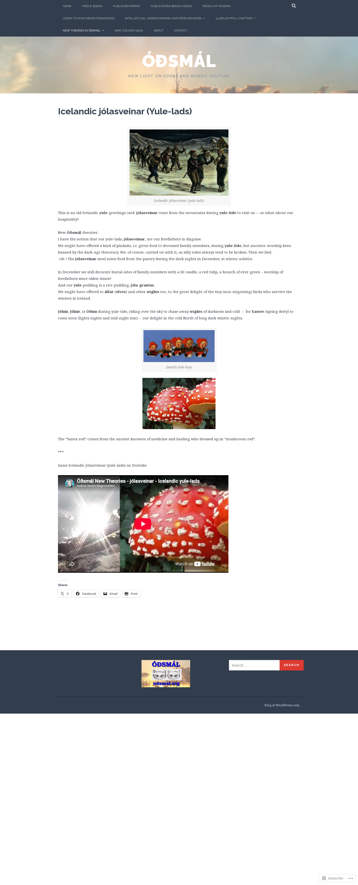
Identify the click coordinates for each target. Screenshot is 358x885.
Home (67, 6)
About (158, 30)
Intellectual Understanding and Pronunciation (163, 18)
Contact (180, 30)
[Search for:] (254, 665)
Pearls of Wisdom (217, 6)
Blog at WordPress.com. (282, 705)
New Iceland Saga (128, 30)
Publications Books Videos (171, 6)
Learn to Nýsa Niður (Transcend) (88, 18)
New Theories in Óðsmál (82, 30)
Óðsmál (179, 61)
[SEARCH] (294, 6)
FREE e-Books (92, 6)
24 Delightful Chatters (234, 18)
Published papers (126, 6)
